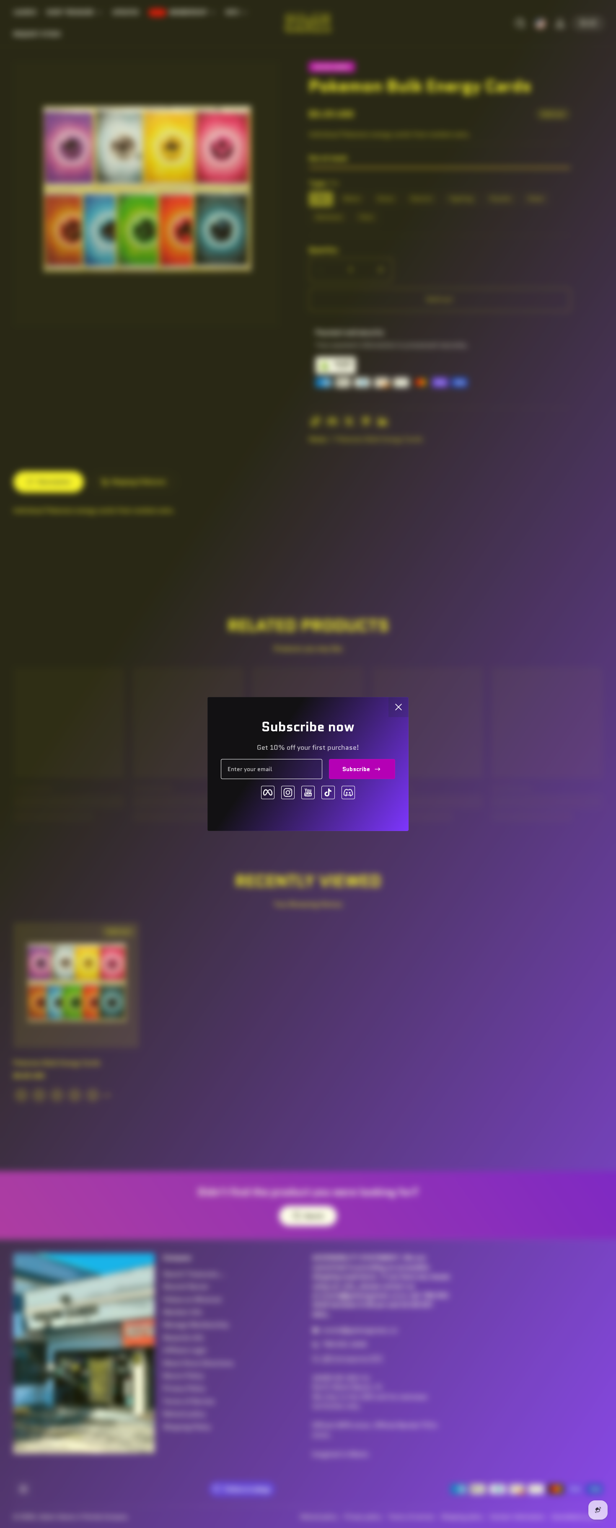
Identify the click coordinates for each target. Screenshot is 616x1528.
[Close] (398, 707)
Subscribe (356, 769)
